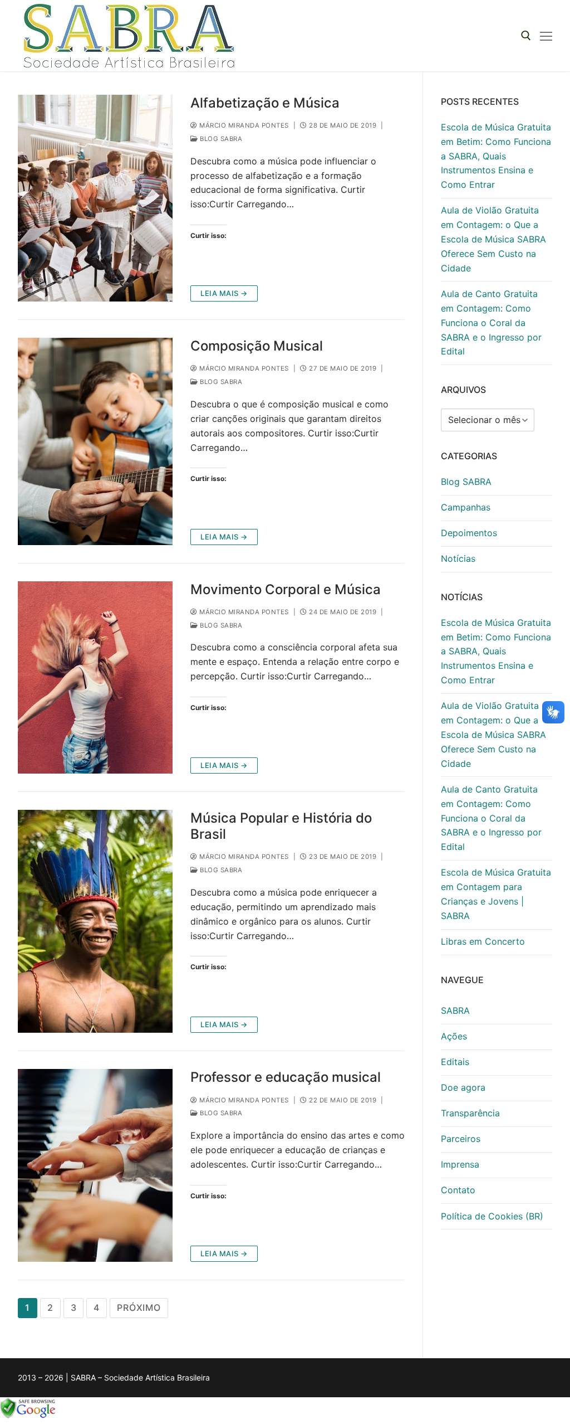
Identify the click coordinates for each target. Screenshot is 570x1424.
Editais (455, 1061)
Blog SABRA (220, 139)
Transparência (470, 1113)
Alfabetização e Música (265, 103)
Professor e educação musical (285, 1077)
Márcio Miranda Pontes (243, 125)
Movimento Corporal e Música (285, 589)
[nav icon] (546, 35)
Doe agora (463, 1087)
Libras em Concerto (483, 941)
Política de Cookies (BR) (492, 1216)
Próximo (139, 1307)
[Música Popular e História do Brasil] (95, 921)
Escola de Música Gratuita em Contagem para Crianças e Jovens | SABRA (496, 894)
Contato (458, 1189)
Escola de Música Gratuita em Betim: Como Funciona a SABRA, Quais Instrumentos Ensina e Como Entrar (496, 156)
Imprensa (460, 1164)
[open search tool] (526, 36)
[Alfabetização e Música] (95, 198)
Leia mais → (224, 293)
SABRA (455, 1010)
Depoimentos (469, 532)
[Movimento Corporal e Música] (95, 677)
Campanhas (465, 507)
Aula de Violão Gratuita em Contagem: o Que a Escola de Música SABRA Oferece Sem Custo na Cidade (493, 239)
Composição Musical (256, 346)
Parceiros (460, 1138)
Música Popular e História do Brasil (281, 826)
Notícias (458, 558)
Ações (454, 1036)
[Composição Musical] (95, 441)
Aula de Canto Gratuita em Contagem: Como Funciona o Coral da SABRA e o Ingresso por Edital (491, 322)
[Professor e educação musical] (95, 1165)
